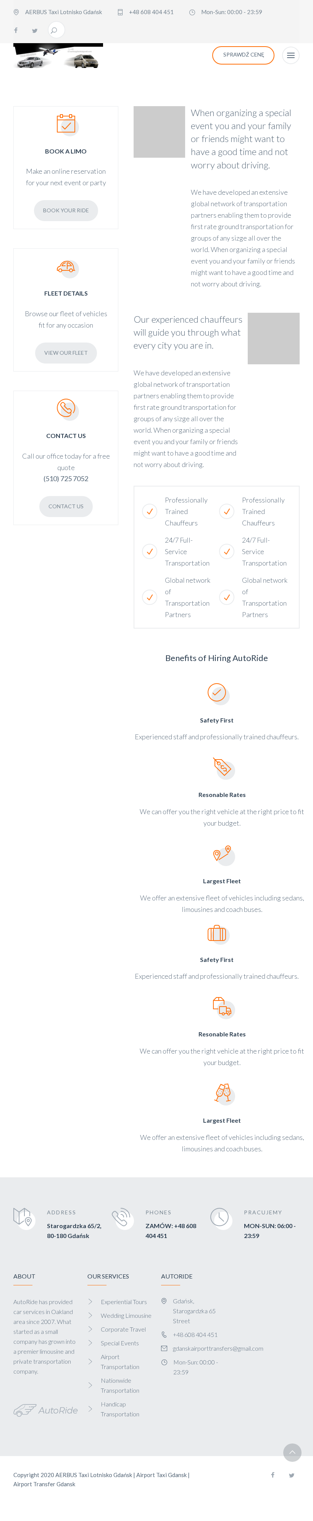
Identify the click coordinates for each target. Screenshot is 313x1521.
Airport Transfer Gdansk (44, 1484)
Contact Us (66, 506)
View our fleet (66, 352)
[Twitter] (34, 30)
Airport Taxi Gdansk (161, 1474)
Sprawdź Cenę (243, 54)
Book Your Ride (66, 210)
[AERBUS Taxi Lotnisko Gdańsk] (58, 55)
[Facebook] (15, 30)
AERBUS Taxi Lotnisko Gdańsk (93, 1474)
